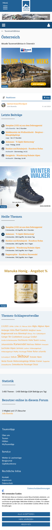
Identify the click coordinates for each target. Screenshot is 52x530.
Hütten (5, 441)
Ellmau (29, 334)
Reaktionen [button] (10, 97)
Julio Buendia (10, 128)
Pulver (29, 351)
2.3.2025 (5, 326)
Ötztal (35, 364)
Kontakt (5, 477)
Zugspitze (46, 361)
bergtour (32, 330)
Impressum (6, 480)
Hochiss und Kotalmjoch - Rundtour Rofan (24, 148)
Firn (34, 334)
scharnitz (42, 351)
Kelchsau (30, 344)
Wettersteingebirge (21, 361)
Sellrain (14, 357)
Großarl (34, 337)
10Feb (11, 326)
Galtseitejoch (41, 334)
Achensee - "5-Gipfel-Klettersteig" (20, 142)
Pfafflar (16, 352)
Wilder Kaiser (35, 361)
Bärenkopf (22, 333)
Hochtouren (23, 340)
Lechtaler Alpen (8, 348)
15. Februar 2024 (25, 326)
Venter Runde (7, 361)
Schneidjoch (5, 357)
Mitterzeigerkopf (7, 352)
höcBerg (42, 340)
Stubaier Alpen (36, 357)
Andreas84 (9, 152)
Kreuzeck (45, 344)
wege (7, 138)
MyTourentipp (8, 444)
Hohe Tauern (33, 340)
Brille (16, 334)
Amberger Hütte (8, 330)
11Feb (16, 326)
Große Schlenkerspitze (9, 340)
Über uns (6, 435)
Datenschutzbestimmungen (38, 488)
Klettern (38, 344)
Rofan (35, 351)
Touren (5, 438)
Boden (39, 330)
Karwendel (20, 344)
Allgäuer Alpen (43, 326)
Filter (48, 98)
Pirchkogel (23, 352)
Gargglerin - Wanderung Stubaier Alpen (23, 155)
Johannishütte (7, 344)
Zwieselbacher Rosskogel (22, 364)
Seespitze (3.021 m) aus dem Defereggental (24, 125)
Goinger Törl (6, 337)
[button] (3, 25)
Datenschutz (7, 483)
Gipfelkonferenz (9, 463)
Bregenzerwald (7, 333)
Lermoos (19, 348)
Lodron (26, 348)
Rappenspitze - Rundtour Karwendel (21, 254)
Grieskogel (26, 337)
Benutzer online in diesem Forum (25, 400)
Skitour (23, 356)
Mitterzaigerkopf (35, 348)
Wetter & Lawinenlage (12, 458)
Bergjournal (7, 460)
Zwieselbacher (6, 365)
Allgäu (34, 326)
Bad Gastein (21, 329)
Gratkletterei (17, 337)
